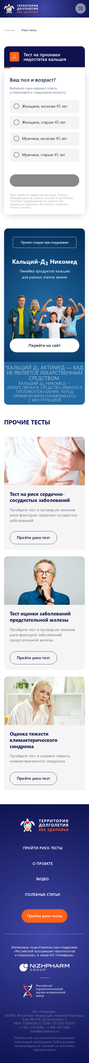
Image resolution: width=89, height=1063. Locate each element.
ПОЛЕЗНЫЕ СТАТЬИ (42, 894)
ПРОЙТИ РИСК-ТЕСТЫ (42, 847)
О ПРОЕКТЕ (43, 863)
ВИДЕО (42, 878)
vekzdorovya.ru (44, 1049)
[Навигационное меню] (80, 8)
